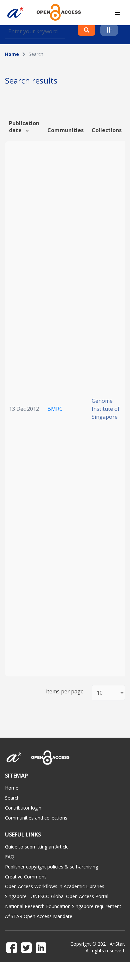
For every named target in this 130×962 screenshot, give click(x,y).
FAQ (9, 856)
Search (12, 798)
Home (12, 54)
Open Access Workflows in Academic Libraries (54, 886)
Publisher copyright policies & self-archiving (51, 866)
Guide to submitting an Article (37, 846)
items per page (65, 691)
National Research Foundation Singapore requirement (63, 906)
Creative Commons (26, 876)
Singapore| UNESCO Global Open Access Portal (56, 896)
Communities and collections (36, 818)
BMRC (55, 408)
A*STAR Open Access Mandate (38, 916)
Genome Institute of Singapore (106, 408)
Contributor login (23, 808)
